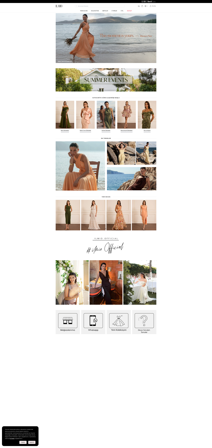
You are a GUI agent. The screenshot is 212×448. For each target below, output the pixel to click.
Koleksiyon (95, 11)
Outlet (129, 11)
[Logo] (59, 6)
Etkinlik (114, 11)
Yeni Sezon (83, 11)
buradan (12, 438)
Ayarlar (23, 442)
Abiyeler (105, 11)
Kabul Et (32, 442)
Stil (122, 11)
